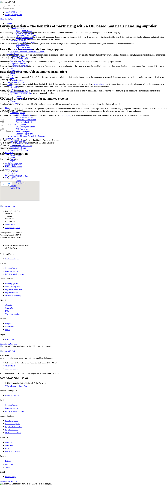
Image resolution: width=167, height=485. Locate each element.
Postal (12, 75)
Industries (11, 68)
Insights (13, 94)
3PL (12, 77)
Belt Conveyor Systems (25, 42)
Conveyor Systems (18, 40)
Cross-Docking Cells (19, 59)
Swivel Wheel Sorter (24, 33)
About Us (14, 87)
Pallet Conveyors (23, 47)
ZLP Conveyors (22, 45)
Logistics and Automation (21, 61)
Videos (13, 101)
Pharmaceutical (16, 80)
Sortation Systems (17, 28)
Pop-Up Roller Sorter (24, 37)
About (9, 85)
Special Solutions (14, 54)
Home (9, 23)
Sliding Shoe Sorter (24, 30)
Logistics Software (18, 63)
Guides (19, 96)
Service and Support (15, 82)
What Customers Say (19, 92)
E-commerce (15, 70)
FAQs (12, 89)
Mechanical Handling (19, 66)
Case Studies (21, 99)
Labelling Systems (18, 56)
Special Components (24, 49)
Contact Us (15, 103)
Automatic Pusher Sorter (26, 35)
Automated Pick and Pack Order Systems (27, 52)
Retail (12, 73)
